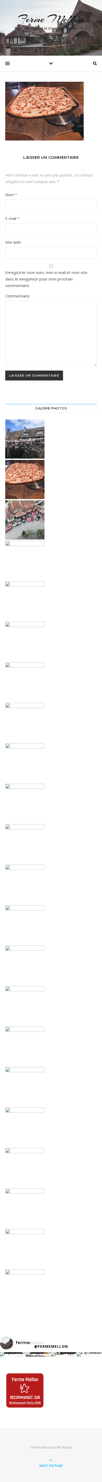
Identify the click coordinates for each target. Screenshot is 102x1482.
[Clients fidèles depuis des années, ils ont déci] (64, 1354)
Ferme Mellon (51, 19)
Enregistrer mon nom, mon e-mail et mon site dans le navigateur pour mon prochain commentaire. (46, 279)
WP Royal (63, 1447)
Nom (11, 194)
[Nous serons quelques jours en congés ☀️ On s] (38, 1354)
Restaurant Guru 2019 (25, 1402)
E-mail (12, 218)
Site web (13, 242)
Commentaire (17, 295)
